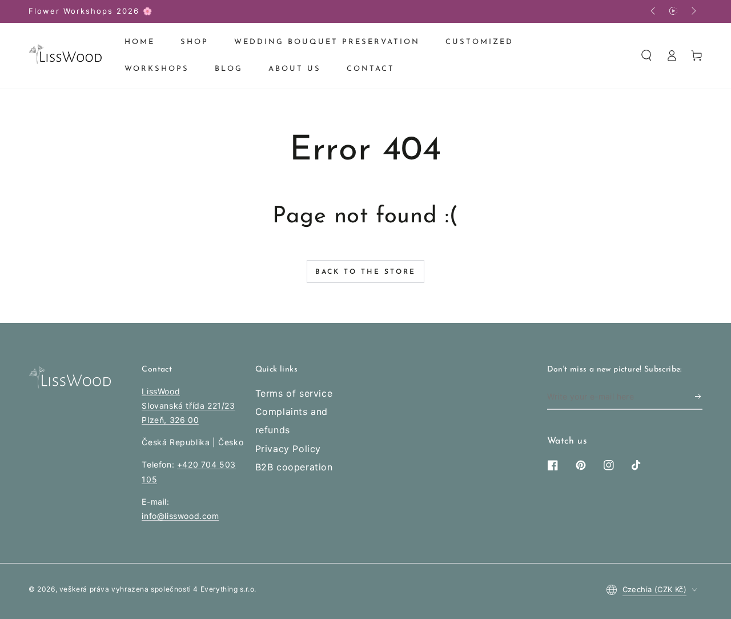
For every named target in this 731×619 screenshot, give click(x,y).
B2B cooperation (294, 467)
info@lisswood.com (180, 516)
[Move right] (692, 11)
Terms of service (294, 393)
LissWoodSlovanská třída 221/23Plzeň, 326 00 (188, 405)
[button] (646, 55)
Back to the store (365, 272)
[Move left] (654, 11)
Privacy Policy (288, 448)
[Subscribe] (698, 396)
